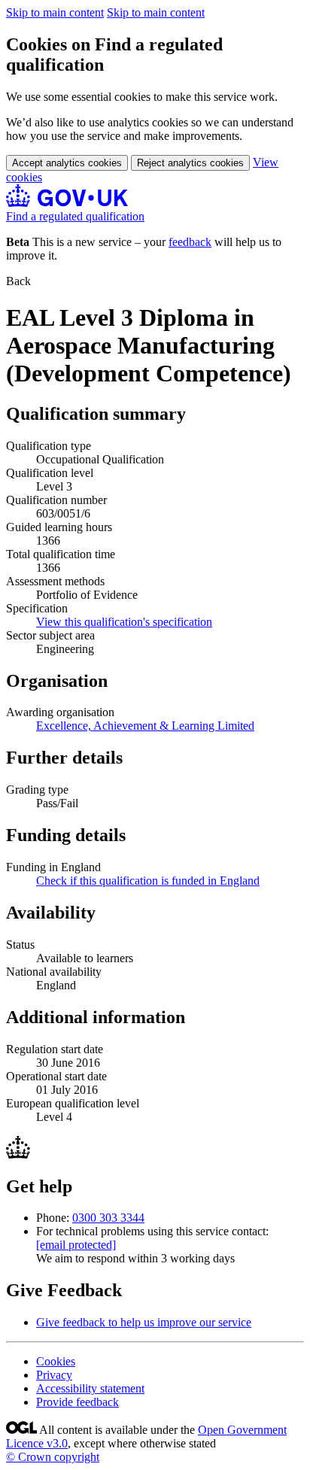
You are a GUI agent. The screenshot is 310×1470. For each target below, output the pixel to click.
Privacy (54, 1374)
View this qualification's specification (124, 621)
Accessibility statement (90, 1388)
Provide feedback (77, 1402)
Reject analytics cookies (190, 163)
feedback (190, 241)
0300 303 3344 (108, 1217)
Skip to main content (55, 12)
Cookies (55, 1361)
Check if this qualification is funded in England (148, 880)
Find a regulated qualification (75, 216)
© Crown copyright (52, 1456)
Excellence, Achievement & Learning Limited (145, 725)
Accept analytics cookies (67, 163)
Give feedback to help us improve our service (143, 1322)
